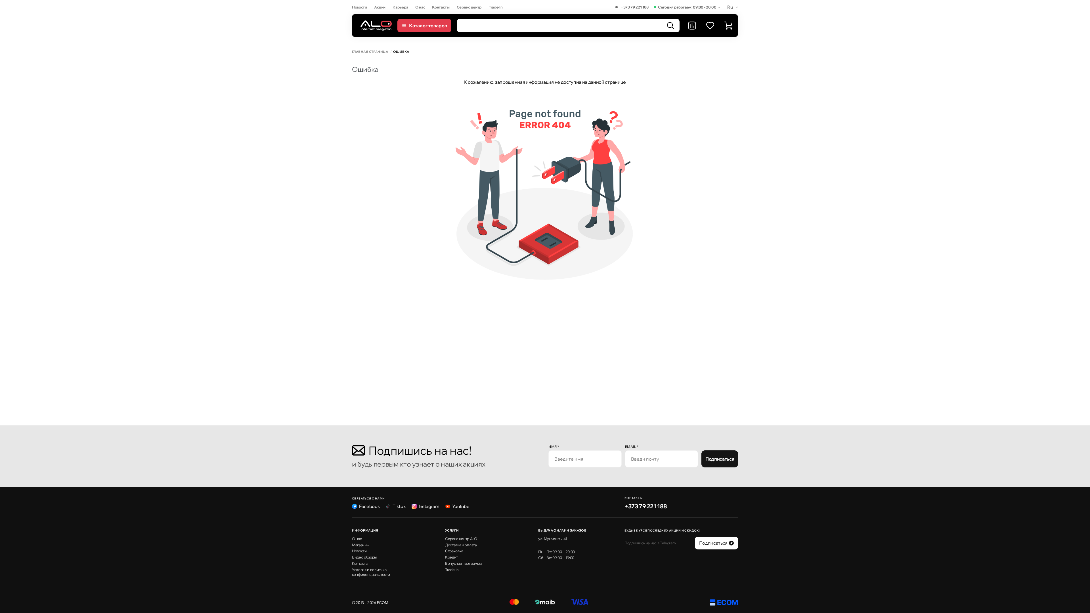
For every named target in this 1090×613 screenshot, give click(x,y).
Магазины (360, 545)
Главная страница (370, 51)
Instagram (429, 506)
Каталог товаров (428, 25)
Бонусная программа (463, 563)
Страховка (454, 551)
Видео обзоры (364, 557)
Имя (553, 446)
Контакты (440, 7)
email (632, 446)
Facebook (369, 506)
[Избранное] (710, 26)
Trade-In (495, 7)
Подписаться (719, 459)
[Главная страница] (376, 25)
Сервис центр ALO (461, 538)
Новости (359, 7)
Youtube (460, 506)
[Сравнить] (692, 26)
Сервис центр (469, 7)
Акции (379, 7)
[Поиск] (670, 25)
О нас (420, 7)
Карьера (400, 7)
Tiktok (399, 506)
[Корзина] (728, 26)
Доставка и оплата (461, 545)
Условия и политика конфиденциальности (371, 572)
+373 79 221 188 (634, 7)
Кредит (451, 557)
